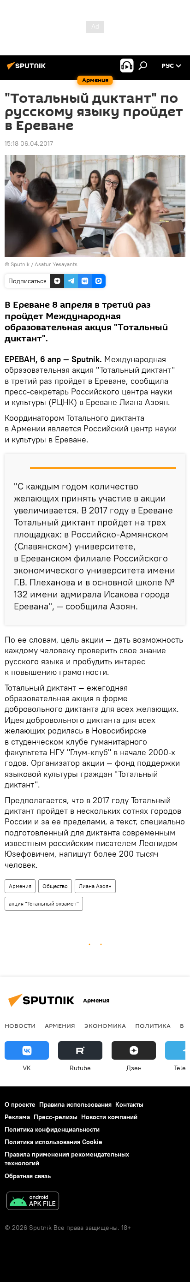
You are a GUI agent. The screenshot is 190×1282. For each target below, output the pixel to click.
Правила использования (75, 1104)
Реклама (17, 1117)
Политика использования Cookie (53, 1142)
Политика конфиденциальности (52, 1129)
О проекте (20, 1104)
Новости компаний (109, 1117)
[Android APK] (32, 1202)
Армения (20, 885)
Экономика (105, 1025)
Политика (153, 1025)
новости (20, 1025)
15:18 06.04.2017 (29, 143)
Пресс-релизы (55, 1117)
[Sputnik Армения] (28, 69)
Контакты (129, 1104)
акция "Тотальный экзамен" (44, 903)
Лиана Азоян (95, 885)
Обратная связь (28, 1176)
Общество (55, 885)
